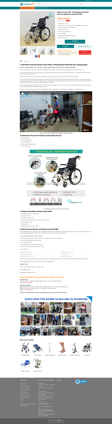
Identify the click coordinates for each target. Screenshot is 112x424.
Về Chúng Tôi (23, 383)
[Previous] (22, 28)
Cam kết (22, 399)
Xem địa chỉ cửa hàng (83, 46)
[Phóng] (21, 45)
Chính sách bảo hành (24, 392)
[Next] (53, 28)
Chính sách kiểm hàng (25, 395)
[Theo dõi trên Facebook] (36, 56)
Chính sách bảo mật (24, 397)
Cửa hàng (43, 7)
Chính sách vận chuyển (25, 386)
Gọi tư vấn (65, 46)
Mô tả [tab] (21, 61)
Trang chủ (38, 7)
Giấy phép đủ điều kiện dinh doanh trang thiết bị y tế (27, 404)
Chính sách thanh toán (25, 388)
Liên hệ (47, 7)
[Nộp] (82, 4)
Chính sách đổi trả (24, 390)
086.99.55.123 (29, 289)
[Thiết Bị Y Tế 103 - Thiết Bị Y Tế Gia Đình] (27, 4)
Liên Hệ (21, 401)
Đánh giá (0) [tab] (26, 61)
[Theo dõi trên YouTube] (39, 56)
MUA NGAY (75, 41)
